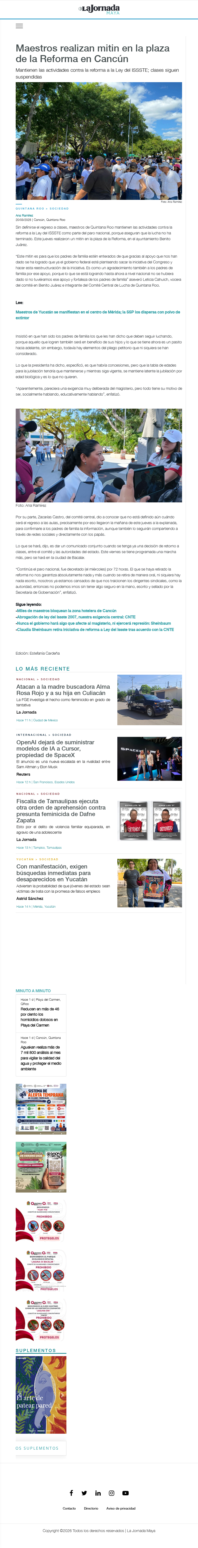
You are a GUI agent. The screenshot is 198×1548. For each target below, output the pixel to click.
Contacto (69, 1508)
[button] (19, 1395)
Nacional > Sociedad (38, 679)
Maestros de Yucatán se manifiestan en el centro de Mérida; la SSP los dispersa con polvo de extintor (98, 315)
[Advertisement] (99, 950)
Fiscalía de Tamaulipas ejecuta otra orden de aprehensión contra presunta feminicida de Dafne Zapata (61, 811)
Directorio (91, 1508)
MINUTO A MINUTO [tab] (33, 991)
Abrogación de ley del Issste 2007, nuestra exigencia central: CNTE (76, 617)
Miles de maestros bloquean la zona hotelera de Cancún (66, 611)
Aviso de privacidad (120, 1508)
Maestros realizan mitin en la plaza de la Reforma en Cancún (93, 54)
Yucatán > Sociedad (37, 859)
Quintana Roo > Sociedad (42, 208)
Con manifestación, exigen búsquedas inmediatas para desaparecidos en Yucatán (53, 873)
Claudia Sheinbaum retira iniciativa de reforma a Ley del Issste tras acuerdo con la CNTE (95, 630)
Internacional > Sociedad (44, 735)
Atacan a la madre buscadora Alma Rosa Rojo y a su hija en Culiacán (63, 690)
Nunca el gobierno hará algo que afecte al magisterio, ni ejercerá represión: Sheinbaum (94, 624)
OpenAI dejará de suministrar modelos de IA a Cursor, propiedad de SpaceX (55, 749)
